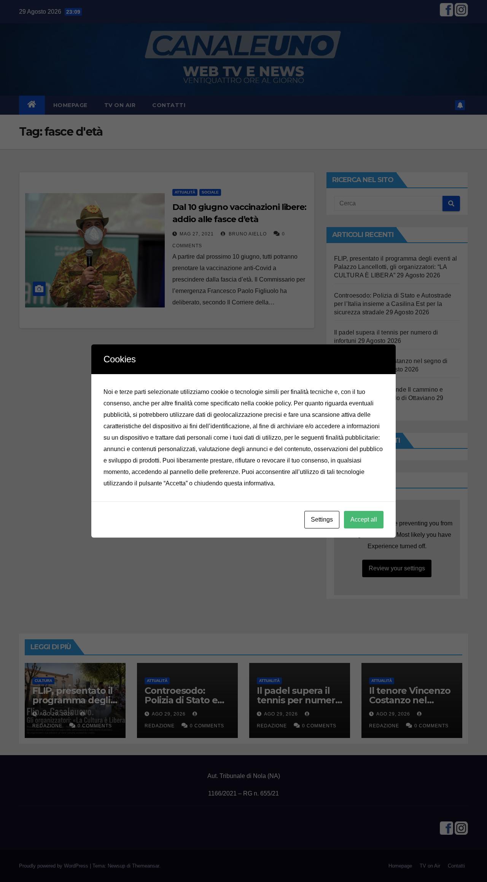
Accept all (363, 519)
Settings (322, 519)
